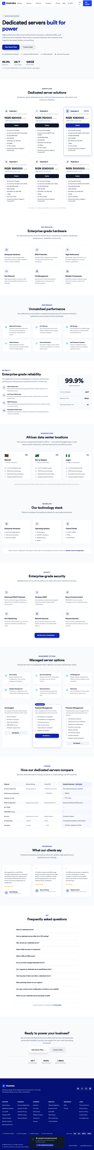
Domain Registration (23, 1105)
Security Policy (83, 1111)
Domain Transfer (22, 1108)
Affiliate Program (38, 1115)
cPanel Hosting (6, 1118)
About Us (35, 1105)
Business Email (52, 1108)
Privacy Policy (83, 1108)
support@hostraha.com (86, 1145)
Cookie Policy (83, 1115)
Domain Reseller (22, 1118)
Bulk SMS (51, 1111)
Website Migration (53, 1105)
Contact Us (36, 1118)
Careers (35, 1121)
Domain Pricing (22, 1111)
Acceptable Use (84, 1118)
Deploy (16, 125)
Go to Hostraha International (46, 1145)
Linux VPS (5, 1111)
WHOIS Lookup (22, 1115)
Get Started (87, 3)
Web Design (51, 1115)
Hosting (19, 3)
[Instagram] (86, 1088)
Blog (64, 3)
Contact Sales (28, 47)
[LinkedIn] (90, 1088)
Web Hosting (6, 1105)
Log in (79, 3)
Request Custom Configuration (75, 550)
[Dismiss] (61, 1138)
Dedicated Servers (7, 1124)
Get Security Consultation (46, 635)
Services (38, 3)
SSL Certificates (53, 1118)
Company (48, 3)
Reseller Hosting (7, 1121)
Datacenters (36, 1111)
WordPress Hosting (7, 1108)
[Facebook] (78, 1088)
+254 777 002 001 (73, 1145)
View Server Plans (11, 47)
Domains (28, 3)
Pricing (58, 3)
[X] (82, 1088)
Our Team (36, 1108)
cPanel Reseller (52, 1121)
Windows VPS (6, 1115)
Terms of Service (84, 1105)
